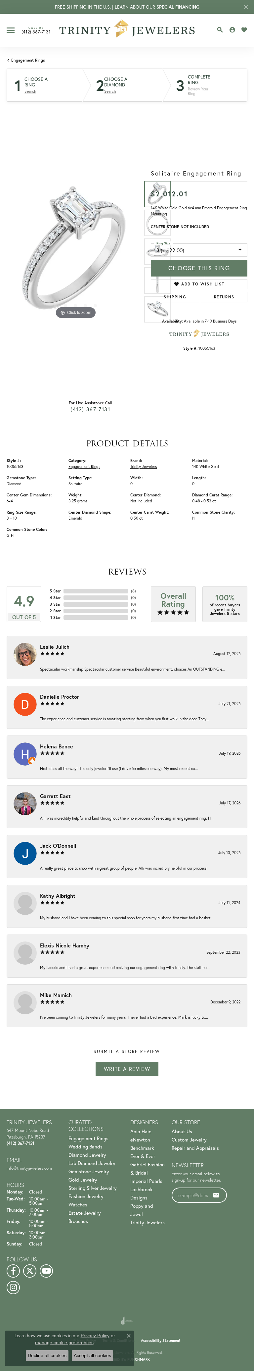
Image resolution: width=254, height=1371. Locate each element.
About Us (182, 1131)
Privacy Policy (95, 1335)
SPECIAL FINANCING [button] (177, 7)
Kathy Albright (57, 895)
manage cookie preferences (64, 1342)
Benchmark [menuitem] (142, 1148)
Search (30, 91)
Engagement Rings (28, 60)
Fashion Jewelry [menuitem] (86, 1196)
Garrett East (55, 795)
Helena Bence (56, 746)
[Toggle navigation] (10, 30)
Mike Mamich (56, 994)
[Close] (246, 7)
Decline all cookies (47, 1355)
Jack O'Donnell (58, 845)
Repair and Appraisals (195, 1148)
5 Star (55, 590)
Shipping (175, 296)
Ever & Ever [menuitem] (142, 1156)
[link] (36, 30)
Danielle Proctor (59, 696)
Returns (224, 296)
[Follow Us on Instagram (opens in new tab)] (13, 1287)
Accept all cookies (92, 1355)
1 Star (55, 617)
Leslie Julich (54, 646)
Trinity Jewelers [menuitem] (147, 1222)
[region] (75, 251)
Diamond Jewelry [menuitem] (87, 1155)
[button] (220, 29)
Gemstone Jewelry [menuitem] (88, 1171)
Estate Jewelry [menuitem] (84, 1213)
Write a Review (127, 1069)
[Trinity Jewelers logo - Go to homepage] (127, 30)
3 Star (55, 604)
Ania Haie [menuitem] (140, 1131)
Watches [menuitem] (77, 1204)
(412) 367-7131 (90, 409)
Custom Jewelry (189, 1140)
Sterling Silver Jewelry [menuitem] (92, 1188)
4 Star (55, 597)
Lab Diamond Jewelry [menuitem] (91, 1163)
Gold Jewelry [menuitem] (82, 1180)
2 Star (55, 610)
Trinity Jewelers (143, 466)
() (133, 590)
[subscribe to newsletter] (216, 1195)
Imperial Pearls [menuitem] (146, 1181)
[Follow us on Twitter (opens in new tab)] (29, 1271)
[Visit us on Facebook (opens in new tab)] (13, 1271)
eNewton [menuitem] (140, 1140)
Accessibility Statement (161, 1340)
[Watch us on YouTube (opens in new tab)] (46, 1271)
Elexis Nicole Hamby (64, 945)
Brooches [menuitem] (78, 1221)
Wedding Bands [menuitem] (85, 1146)
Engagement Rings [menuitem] (88, 1138)
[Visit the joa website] (127, 1321)
